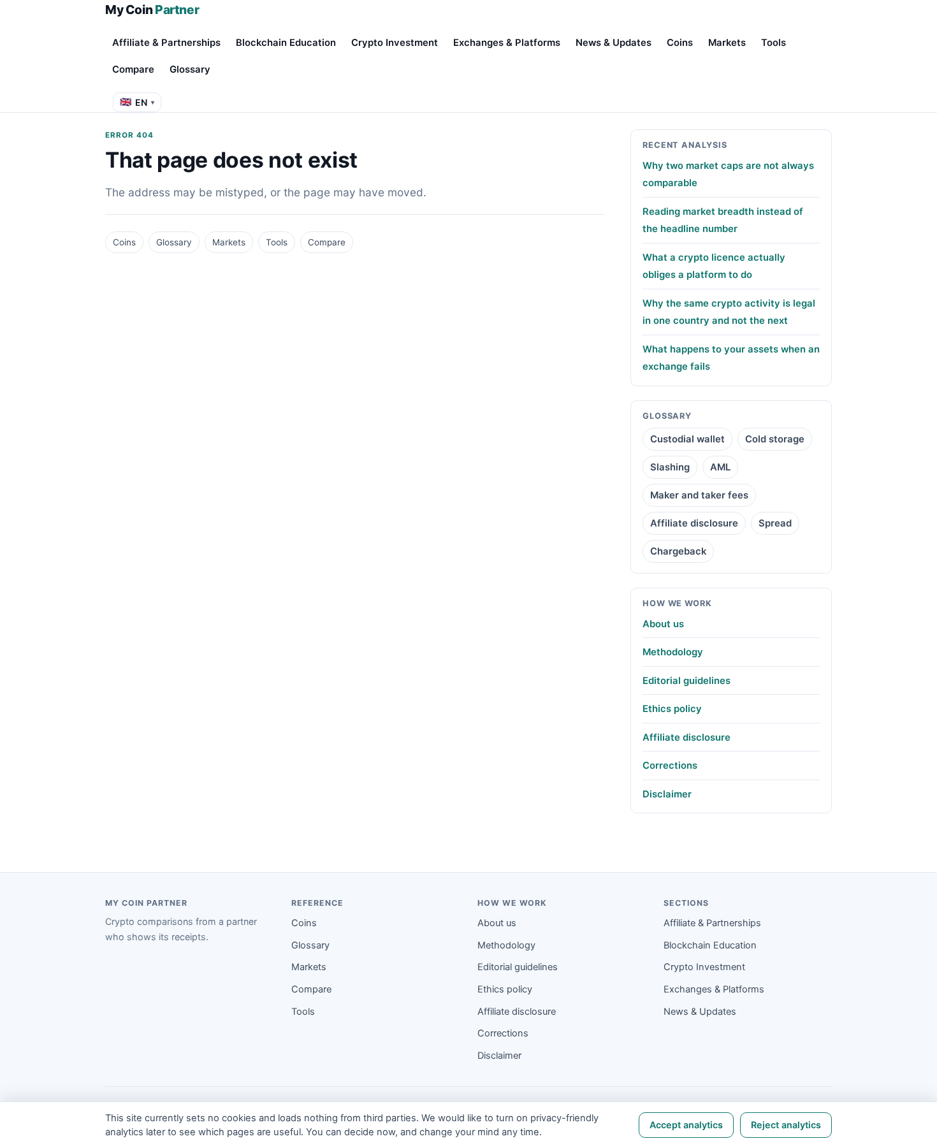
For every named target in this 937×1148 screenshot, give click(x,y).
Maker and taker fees (699, 495)
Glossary (190, 69)
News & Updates (613, 42)
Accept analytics (686, 1124)
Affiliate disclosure (694, 523)
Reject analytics (786, 1124)
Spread (775, 523)
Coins (680, 42)
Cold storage (774, 439)
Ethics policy (672, 709)
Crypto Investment (394, 42)
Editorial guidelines (686, 681)
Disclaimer (667, 794)
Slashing (670, 467)
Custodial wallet (687, 439)
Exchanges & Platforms (506, 42)
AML (720, 467)
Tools (773, 42)
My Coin (152, 9)
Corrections (670, 765)
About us (663, 624)
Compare (133, 69)
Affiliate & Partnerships (166, 42)
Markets (727, 42)
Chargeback (678, 551)
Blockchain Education (286, 42)
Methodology (673, 652)
